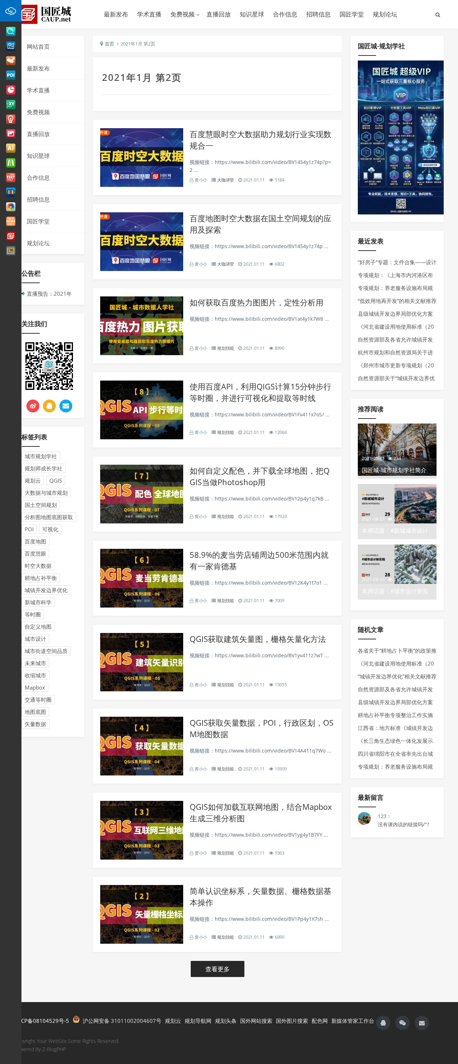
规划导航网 (198, 1020)
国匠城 (53, 14)
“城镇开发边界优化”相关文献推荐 (397, 676)
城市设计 (35, 638)
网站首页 (38, 46)
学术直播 (149, 14)
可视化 (50, 529)
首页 (109, 43)
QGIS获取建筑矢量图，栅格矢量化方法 (258, 638)
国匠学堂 (352, 14)
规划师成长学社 (43, 468)
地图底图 (35, 711)
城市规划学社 (41, 456)
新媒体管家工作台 (352, 1020)
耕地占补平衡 (41, 577)
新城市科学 (38, 602)
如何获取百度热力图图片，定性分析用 (256, 302)
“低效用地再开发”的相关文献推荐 (397, 300)
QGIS (55, 480)
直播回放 (218, 14)
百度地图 (35, 541)
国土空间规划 (41, 504)
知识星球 (252, 14)
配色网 (320, 1020)
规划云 (33, 480)
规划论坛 (385, 14)
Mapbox (35, 687)
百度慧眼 (35, 553)
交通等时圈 (38, 699)
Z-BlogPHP (54, 1049)
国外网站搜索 (256, 1020)
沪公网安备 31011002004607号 (120, 1020)
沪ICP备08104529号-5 (41, 1020)
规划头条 (226, 1020)
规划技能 (225, 348)
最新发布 (116, 14)
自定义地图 (38, 626)
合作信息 (285, 14)
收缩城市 (35, 675)
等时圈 (33, 614)
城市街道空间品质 (46, 650)
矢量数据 (35, 723)
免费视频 (182, 14)
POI (29, 529)
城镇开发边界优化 (46, 590)
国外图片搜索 (292, 1020)
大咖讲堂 (225, 180)
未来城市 (35, 663)
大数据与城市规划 (46, 492)
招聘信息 (318, 14)
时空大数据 (38, 565)
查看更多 (217, 969)
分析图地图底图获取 (49, 517)
